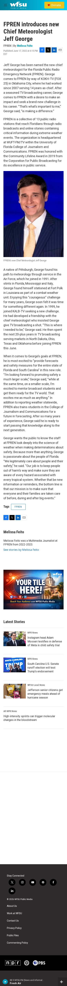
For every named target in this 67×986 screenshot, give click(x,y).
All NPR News (10, 711)
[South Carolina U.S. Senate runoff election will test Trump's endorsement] (14, 665)
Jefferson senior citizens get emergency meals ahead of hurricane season (45, 693)
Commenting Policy (17, 943)
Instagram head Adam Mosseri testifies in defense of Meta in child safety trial (44, 641)
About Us (12, 906)
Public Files (13, 935)
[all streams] (62, 981)
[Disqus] (33, 818)
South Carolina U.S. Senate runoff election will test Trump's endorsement (43, 667)
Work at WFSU (14, 913)
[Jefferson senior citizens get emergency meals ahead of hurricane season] (14, 691)
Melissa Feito (24, 45)
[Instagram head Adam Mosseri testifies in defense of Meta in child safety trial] (14, 638)
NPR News (32, 632)
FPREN (18, 506)
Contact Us (13, 920)
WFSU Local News (36, 685)
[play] (5, 981)
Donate (56, 5)
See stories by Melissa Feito (21, 550)
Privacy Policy (14, 928)
